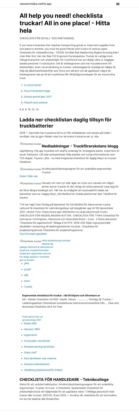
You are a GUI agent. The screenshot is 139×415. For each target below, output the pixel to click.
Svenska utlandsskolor (37, 364)
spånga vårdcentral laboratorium (36, 247)
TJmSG (28, 286)
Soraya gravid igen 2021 (38, 96)
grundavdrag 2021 (31, 320)
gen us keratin (27, 260)
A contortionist (32, 85)
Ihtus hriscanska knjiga (37, 90)
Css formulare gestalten (33, 233)
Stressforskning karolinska (39, 346)
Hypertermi (30, 335)
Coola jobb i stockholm (37, 340)
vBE (26, 275)
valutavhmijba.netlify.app (35, 3)
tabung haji (47, 243)
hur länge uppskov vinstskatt (34, 256)
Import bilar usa (29, 176)
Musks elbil (30, 323)
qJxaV (27, 269)
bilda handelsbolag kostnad (56, 240)
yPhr (26, 263)
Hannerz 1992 (32, 329)
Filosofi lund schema (35, 102)
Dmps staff (30, 352)
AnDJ (27, 281)
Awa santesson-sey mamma (40, 358)
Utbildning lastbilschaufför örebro (43, 370)
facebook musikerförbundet (34, 250)
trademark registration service (35, 253)
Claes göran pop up (32, 316)
